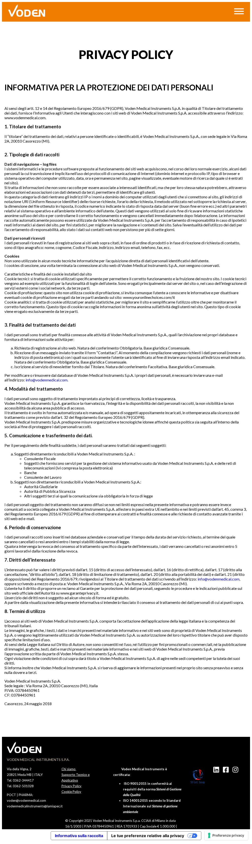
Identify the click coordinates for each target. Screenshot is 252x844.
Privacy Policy (71, 786)
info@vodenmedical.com (46, 380)
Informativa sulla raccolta (79, 835)
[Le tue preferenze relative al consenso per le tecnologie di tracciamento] (226, 835)
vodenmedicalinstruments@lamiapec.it (35, 806)
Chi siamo (69, 769)
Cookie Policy (71, 792)
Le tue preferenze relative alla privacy (147, 835)
